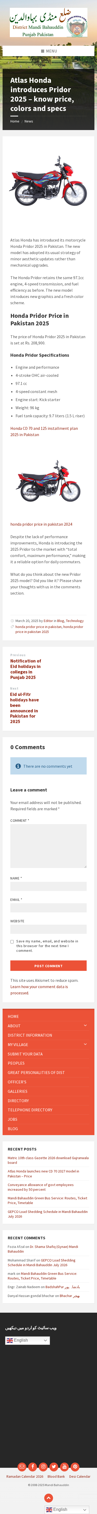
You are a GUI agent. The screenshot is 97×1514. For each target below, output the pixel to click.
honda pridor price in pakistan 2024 (41, 524)
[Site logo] (48, 35)
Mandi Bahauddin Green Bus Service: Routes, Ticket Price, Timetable (42, 1276)
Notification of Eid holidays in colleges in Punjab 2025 (25, 669)
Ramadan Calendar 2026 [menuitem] (24, 1476)
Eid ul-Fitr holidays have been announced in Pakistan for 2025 (24, 707)
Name (16, 878)
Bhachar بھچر (70, 1295)
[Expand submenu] (85, 1026)
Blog (60, 620)
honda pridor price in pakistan (39, 626)
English (20, 1340)
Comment (19, 820)
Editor (48, 620)
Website (17, 921)
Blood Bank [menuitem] (56, 1476)
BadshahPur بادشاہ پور (63, 1286)
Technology (75, 620)
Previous (18, 655)
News (29, 121)
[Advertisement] (48, 1406)
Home (14, 121)
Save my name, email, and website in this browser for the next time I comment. (47, 946)
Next (14, 688)
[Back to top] (48, 1498)
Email (16, 899)
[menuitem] (48, 1016)
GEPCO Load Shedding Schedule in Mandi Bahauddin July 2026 (42, 1262)
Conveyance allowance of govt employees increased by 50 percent (41, 1187)
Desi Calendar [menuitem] (80, 1476)
